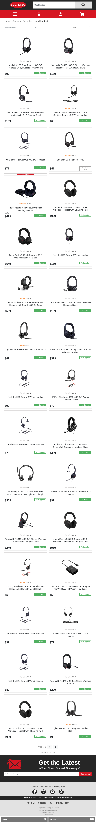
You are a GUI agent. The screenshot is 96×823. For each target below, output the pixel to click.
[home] (18, 4)
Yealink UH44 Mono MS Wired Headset (25, 444)
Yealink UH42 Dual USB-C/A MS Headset (25, 160)
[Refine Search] (36, 27)
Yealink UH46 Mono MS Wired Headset (25, 633)
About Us (31, 803)
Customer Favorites (22, 21)
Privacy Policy (62, 803)
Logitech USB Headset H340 (70, 160)
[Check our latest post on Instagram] (43, 792)
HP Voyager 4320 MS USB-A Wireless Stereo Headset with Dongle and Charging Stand (25, 494)
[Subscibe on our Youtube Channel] (52, 792)
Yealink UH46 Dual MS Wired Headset (25, 397)
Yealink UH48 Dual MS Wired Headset (70, 255)
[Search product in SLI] (83, 5)
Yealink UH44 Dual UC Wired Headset (25, 681)
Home (7, 21)
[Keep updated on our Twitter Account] (61, 792)
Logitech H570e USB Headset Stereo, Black (25, 349)
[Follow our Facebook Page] (34, 792)
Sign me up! (86, 774)
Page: (75, 27)
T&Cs (51, 803)
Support (42, 803)
